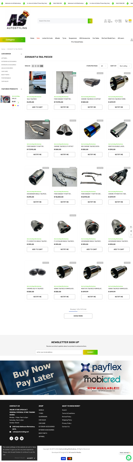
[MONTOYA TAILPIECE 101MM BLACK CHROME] (118, 82)
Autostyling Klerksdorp (34, 96)
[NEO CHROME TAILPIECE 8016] (91, 130)
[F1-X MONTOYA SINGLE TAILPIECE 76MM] (37, 224)
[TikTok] (22, 438)
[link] (66, 378)
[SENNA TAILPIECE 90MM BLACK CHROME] (118, 272)
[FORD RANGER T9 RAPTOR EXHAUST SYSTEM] (37, 130)
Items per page (92, 66)
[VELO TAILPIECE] (37, 82)
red (14, 105)
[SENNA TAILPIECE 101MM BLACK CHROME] (64, 272)
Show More (78, 316)
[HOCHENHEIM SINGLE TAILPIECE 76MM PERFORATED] (91, 224)
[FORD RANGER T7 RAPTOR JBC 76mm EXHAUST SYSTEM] (91, 177)
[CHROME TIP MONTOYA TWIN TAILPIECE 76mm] (118, 177)
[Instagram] (16, 438)
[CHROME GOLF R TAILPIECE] (37, 272)
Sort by (113, 66)
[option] (12, 102)
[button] (18, 102)
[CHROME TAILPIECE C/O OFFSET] (91, 82)
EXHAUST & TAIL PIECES (14, 49)
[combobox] (62, 21)
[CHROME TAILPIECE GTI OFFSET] (64, 130)
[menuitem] (11, 58)
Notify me (65, 107)
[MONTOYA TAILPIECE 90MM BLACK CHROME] (91, 272)
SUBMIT (90, 352)
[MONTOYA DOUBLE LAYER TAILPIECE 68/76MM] (118, 130)
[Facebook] (11, 438)
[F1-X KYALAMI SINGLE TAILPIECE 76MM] (64, 224)
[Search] (64, 21)
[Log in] (132, 40)
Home (3, 49)
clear (14, 108)
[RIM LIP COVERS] (6, 99)
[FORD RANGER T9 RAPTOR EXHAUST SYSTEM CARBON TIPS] (64, 82)
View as (27, 66)
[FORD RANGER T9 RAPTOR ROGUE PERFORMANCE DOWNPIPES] (64, 177)
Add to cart (37, 107)
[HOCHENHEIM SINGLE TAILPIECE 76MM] (37, 177)
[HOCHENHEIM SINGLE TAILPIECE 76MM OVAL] (118, 224)
